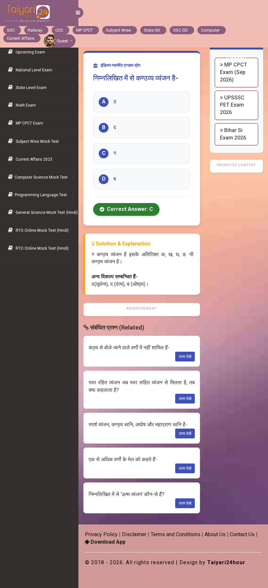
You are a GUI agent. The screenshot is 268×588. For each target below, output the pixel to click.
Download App (107, 542)
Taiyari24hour (226, 562)
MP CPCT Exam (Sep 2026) (233, 72)
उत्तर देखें (185, 356)
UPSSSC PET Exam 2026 (232, 105)
